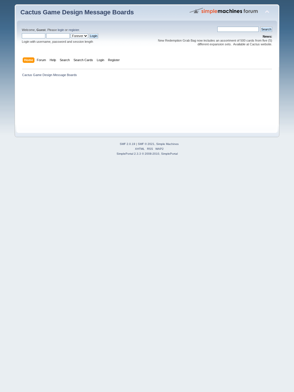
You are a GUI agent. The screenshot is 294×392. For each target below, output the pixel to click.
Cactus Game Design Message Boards (77, 12)
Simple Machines (167, 143)
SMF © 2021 (146, 143)
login (61, 30)
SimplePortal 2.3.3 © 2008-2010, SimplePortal (147, 153)
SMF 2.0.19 (127, 143)
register (74, 30)
